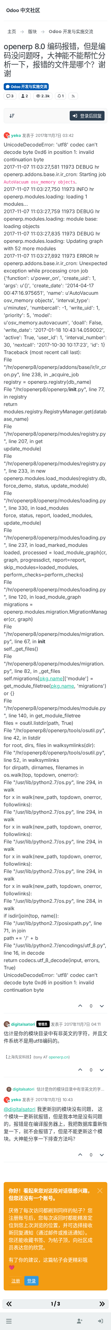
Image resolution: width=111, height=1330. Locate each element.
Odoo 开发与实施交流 (28, 86)
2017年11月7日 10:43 (54, 1099)
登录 (31, 1280)
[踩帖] (102, 1006)
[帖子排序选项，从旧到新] (12, 116)
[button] (8, 1321)
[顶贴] (80, 1006)
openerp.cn (58, 1057)
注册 (15, 1280)
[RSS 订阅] (73, 96)
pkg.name (51, 678)
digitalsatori (23, 1024)
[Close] (99, 1190)
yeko (16, 135)
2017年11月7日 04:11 (82, 1024)
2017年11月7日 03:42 (54, 135)
